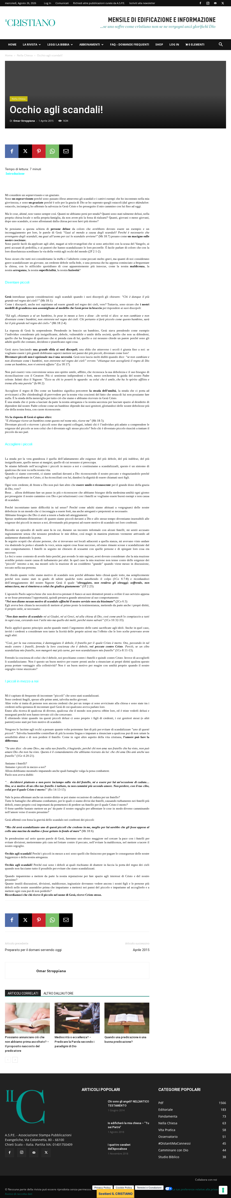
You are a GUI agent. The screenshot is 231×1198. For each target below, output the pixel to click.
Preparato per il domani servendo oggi (33, 950)
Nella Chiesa (25, 55)
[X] (222, 3)
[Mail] (215, 3)
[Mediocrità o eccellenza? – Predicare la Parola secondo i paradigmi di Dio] (77, 1018)
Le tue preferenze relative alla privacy (196, 1189)
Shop (159, 44)
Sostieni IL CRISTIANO (116, 1194)
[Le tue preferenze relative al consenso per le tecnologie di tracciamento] (223, 1190)
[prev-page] (8, 1060)
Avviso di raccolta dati (18, 1194)
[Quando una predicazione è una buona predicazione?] (126, 1018)
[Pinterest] (39, 151)
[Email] (66, 151)
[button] (220, 45)
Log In (47, 3)
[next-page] (15, 1060)
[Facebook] (200, 3)
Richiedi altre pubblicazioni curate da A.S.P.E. (99, 3)
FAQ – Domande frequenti (129, 44)
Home (12, 44)
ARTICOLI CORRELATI (23, 993)
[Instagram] (207, 3)
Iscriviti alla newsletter (142, 3)
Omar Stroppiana (24, 120)
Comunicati (62, 3)
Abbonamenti (89, 44)
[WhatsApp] (52, 151)
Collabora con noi (206, 1180)
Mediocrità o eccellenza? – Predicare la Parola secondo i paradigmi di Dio (74, 1042)
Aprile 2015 (141, 950)
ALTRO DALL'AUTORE (59, 993)
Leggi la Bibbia (58, 44)
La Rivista (30, 44)
